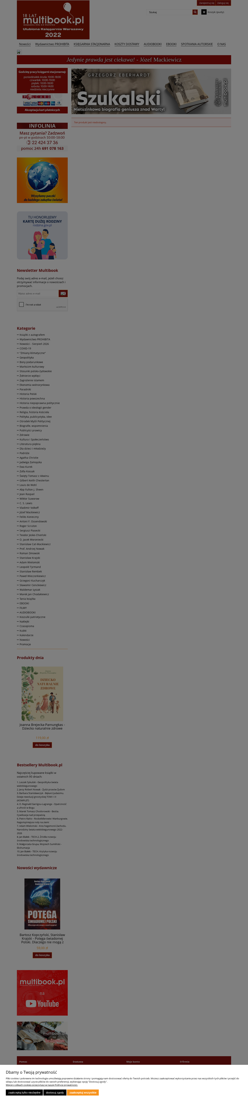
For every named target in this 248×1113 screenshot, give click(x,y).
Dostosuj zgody (55, 1092)
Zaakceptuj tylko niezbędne (24, 1092)
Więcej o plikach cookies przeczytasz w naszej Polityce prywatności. (42, 1085)
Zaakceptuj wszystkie (83, 1092)
